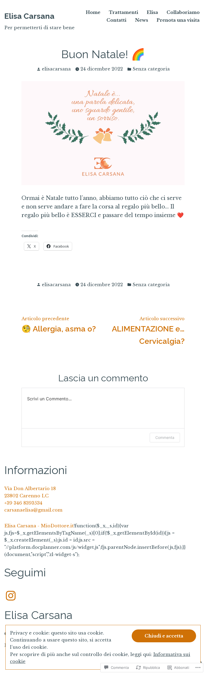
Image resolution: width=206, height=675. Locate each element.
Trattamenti (123, 12)
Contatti (116, 20)
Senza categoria (151, 69)
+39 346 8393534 (23, 503)
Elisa (152, 12)
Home (93, 12)
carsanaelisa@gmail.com (33, 510)
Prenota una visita (178, 20)
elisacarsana (56, 69)
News (141, 20)
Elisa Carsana (29, 16)
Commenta (164, 437)
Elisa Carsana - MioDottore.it (39, 525)
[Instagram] (10, 594)
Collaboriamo (183, 12)
